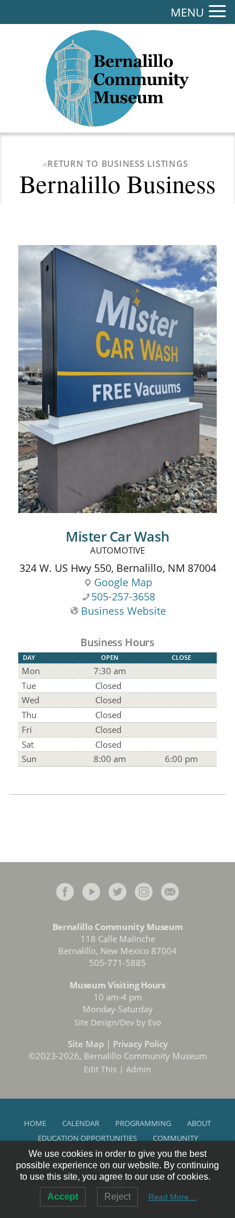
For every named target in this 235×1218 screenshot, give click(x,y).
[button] (217, 11)
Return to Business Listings (117, 163)
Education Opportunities (87, 1138)
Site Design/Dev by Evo (117, 1022)
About (199, 1123)
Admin (138, 1069)
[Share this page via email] (170, 890)
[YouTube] (91, 890)
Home (35, 1123)
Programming (143, 1123)
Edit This (100, 1069)
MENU (187, 12)
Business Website (123, 611)
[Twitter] (117, 890)
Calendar (80, 1123)
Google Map (123, 582)
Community (175, 1138)
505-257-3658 (123, 596)
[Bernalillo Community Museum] (118, 78)
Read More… (172, 1196)
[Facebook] (65, 890)
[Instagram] (144, 890)
